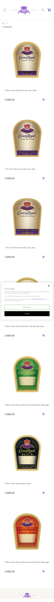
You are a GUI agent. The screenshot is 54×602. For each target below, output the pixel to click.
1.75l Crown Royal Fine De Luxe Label (20, 192)
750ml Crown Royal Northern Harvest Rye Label (24, 326)
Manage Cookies (27, 307)
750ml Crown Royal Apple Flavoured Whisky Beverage (27, 349)
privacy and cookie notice (37, 299)
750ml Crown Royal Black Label (18, 428)
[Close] (49, 286)
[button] (5, 10)
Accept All (27, 313)
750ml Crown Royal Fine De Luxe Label (21, 35)
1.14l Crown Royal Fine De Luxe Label (20, 113)
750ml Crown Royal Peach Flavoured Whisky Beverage (27, 507)
